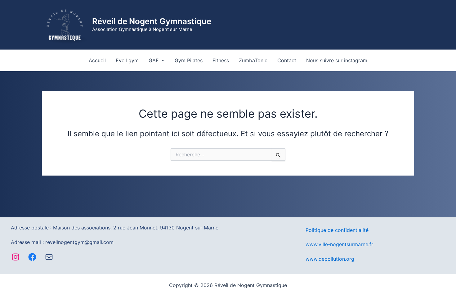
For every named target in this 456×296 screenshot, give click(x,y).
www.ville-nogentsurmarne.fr (339, 244)
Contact (286, 60)
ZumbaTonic (253, 60)
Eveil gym (127, 60)
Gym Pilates (189, 60)
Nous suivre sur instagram (336, 60)
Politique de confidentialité (337, 230)
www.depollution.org (330, 259)
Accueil (97, 60)
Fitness (220, 60)
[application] (162, 60)
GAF (154, 60)
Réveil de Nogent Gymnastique (151, 21)
